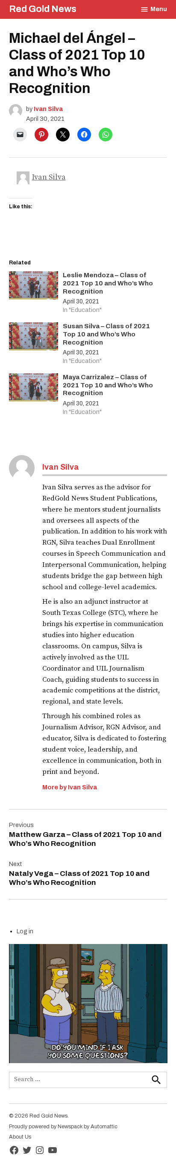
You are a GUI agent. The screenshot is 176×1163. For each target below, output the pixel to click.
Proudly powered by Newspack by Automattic (63, 1127)
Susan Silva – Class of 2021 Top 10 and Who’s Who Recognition (106, 334)
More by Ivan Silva (69, 787)
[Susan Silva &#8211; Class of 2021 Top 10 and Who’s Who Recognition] (34, 338)
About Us (20, 1137)
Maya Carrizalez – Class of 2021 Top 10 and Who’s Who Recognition (108, 385)
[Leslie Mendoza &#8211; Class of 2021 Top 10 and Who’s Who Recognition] (34, 287)
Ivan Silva (48, 108)
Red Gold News (42, 9)
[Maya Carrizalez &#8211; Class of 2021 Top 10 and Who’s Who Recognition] (34, 389)
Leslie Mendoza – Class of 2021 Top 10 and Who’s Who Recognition (108, 283)
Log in (25, 931)
